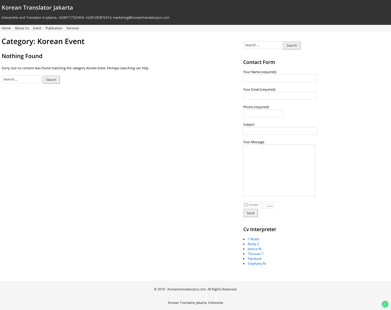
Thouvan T (256, 254)
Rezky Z (253, 244)
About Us (22, 28)
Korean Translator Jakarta (37, 7)
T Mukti (253, 239)
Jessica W (254, 249)
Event (37, 28)
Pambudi (254, 258)
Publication (54, 28)
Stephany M (257, 263)
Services (72, 28)
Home (6, 28)
